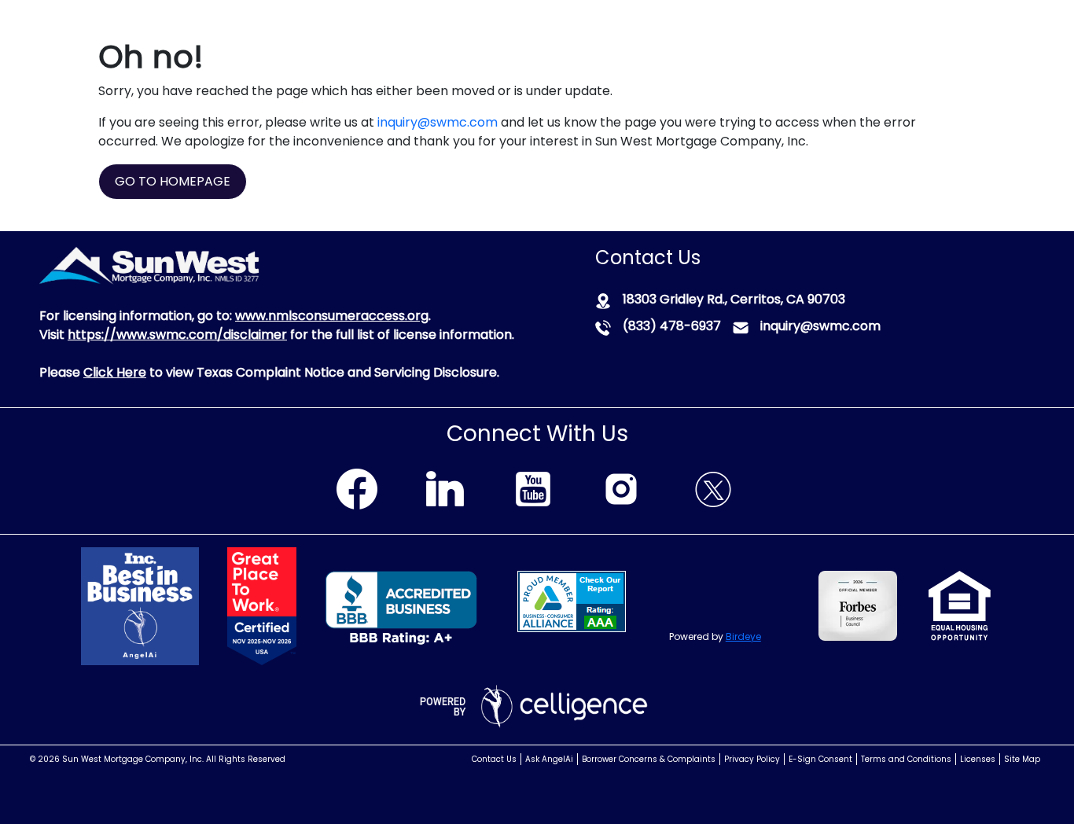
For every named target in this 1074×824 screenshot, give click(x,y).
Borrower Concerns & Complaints (648, 759)
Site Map (1022, 759)
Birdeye (743, 636)
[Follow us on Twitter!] (713, 486)
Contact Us (494, 759)
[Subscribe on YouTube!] (533, 486)
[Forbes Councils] (791, 604)
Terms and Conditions (906, 759)
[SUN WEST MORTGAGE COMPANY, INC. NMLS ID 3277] (149, 264)
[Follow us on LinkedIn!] (445, 486)
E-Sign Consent (820, 759)
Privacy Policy (752, 759)
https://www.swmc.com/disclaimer (177, 335)
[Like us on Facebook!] (357, 486)
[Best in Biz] (161, 605)
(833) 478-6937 (672, 326)
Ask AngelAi (549, 759)
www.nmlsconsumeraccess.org (331, 316)
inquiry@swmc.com (437, 122)
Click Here (114, 372)
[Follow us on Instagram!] (621, 486)
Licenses (977, 759)
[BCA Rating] (571, 600)
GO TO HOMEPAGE (172, 181)
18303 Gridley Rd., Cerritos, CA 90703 (734, 299)
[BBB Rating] (397, 606)
